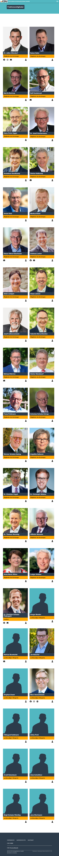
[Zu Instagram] (7, 60)
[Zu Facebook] (4, 60)
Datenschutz (21, 840)
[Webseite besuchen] (4, 623)
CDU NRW (10, 843)
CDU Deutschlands (12, 848)
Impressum (10, 840)
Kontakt (31, 840)
